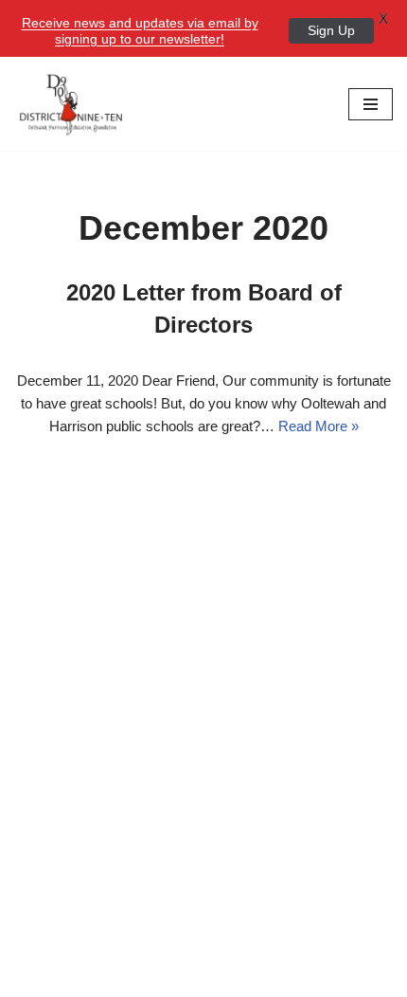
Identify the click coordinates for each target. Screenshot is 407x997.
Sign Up (331, 30)
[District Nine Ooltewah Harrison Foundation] (71, 103)
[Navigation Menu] (370, 104)
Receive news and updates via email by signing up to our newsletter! (140, 30)
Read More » (318, 426)
